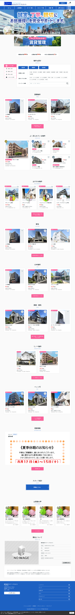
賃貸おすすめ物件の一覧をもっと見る (37, 214)
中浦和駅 (60, 72)
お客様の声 (41, 590)
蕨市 (52, 77)
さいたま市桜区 (57, 77)
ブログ (40, 593)
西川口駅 (35, 72)
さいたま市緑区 (64, 77)
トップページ (41, 584)
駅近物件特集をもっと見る (37, 255)
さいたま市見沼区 (40, 79)
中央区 (46, 79)
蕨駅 (57, 72)
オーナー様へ (30, 8)
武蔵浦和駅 (53, 72)
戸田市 (49, 77)
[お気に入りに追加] (22, 101)
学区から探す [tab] (10, 74)
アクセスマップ (41, 596)
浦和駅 (44, 72)
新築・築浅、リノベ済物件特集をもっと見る (37, 337)
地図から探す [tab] (10, 71)
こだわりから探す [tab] (11, 77)
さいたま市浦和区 (43, 77)
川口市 (31, 77)
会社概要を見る (66, 562)
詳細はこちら (37, 487)
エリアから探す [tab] (11, 65)
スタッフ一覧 (40, 8)
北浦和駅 (31, 74)
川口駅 (31, 72)
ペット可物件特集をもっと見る (37, 418)
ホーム (9, 8)
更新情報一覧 (37, 468)
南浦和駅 (48, 72)
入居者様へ (19, 8)
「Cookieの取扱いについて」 (12, 613)
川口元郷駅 (40, 72)
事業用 (33, 67)
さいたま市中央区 (33, 79)
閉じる (72, 612)
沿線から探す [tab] (10, 68)
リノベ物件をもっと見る (37, 377)
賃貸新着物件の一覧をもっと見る (37, 126)
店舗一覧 (62, 3)
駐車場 (43, 67)
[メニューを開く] (69, 8)
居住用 (23, 67)
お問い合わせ (61, 8)
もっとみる (37, 530)
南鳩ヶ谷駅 (66, 72)
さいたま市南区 (36, 77)
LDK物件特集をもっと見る (37, 295)
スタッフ (40, 587)
